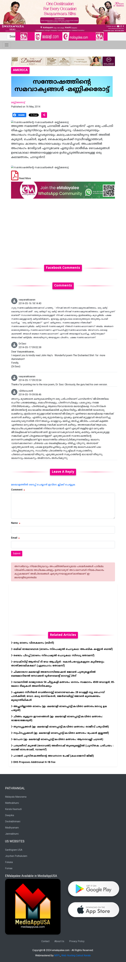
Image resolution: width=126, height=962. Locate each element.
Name (14, 522)
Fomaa (8, 868)
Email (14, 537)
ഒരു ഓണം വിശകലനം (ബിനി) (33, 643)
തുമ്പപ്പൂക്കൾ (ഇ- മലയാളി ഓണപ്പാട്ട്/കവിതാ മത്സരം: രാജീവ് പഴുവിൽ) (61, 726)
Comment (16, 489)
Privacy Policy (77, 941)
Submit (16, 553)
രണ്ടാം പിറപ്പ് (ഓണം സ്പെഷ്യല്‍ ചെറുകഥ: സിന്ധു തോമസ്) (53, 655)
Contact (45, 941)
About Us (59, 941)
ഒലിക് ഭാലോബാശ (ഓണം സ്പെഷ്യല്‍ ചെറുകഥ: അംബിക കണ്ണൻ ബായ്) (63, 649)
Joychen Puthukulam (16, 856)
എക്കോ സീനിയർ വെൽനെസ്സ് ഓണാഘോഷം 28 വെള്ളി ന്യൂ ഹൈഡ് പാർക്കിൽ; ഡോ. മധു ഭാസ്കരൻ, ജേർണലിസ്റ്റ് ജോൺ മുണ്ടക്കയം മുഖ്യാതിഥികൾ (58, 696)
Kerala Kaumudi (13, 809)
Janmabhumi (12, 833)
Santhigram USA (13, 849)
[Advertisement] (63, 230)
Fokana (9, 862)
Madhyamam (12, 827)
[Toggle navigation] (6, 45)
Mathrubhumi (12, 802)
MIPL (57, 955)
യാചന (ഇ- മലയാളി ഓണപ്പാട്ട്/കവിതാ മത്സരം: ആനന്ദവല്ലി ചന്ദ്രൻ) (58, 739)
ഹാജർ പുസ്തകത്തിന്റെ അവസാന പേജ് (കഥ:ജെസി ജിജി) (53, 756)
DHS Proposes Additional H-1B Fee (34, 762)
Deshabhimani (12, 821)
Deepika (9, 815)
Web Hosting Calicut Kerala (76, 955)
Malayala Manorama (15, 796)
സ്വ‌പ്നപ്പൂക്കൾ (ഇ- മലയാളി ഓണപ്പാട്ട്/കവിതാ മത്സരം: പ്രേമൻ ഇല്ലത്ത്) (61, 733)
